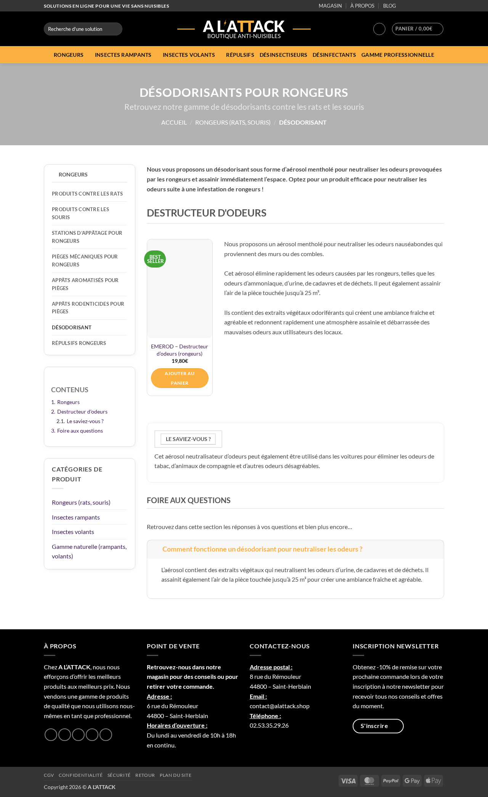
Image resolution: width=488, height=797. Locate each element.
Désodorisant (72, 327)
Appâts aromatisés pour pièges (85, 284)
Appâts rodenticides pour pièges (88, 307)
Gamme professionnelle (397, 54)
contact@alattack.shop (280, 705)
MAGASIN (330, 6)
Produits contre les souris (80, 213)
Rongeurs (68, 54)
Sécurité (119, 775)
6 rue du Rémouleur (172, 705)
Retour (145, 775)
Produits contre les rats (87, 194)
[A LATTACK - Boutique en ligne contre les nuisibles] (244, 28)
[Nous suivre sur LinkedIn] (433, 6)
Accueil (174, 122)
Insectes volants (189, 54)
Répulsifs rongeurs (79, 343)
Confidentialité (81, 775)
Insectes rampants (123, 54)
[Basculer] (154, 549)
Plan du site (175, 775)
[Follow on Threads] (426, 6)
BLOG (389, 6)
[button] (417, 29)
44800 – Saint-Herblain (177, 715)
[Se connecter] (379, 29)
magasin (158, 676)
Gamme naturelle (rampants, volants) (89, 551)
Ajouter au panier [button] (179, 378)
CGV (49, 775)
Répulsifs (240, 54)
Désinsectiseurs (283, 54)
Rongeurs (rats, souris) (233, 122)
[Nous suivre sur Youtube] (440, 6)
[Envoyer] (115, 28)
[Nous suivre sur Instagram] (411, 6)
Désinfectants (334, 54)
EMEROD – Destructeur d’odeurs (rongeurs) (179, 350)
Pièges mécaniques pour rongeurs (85, 260)
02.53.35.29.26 (269, 725)
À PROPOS (362, 6)
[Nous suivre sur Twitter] (418, 6)
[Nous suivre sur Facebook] (403, 6)
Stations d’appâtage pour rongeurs (87, 237)
